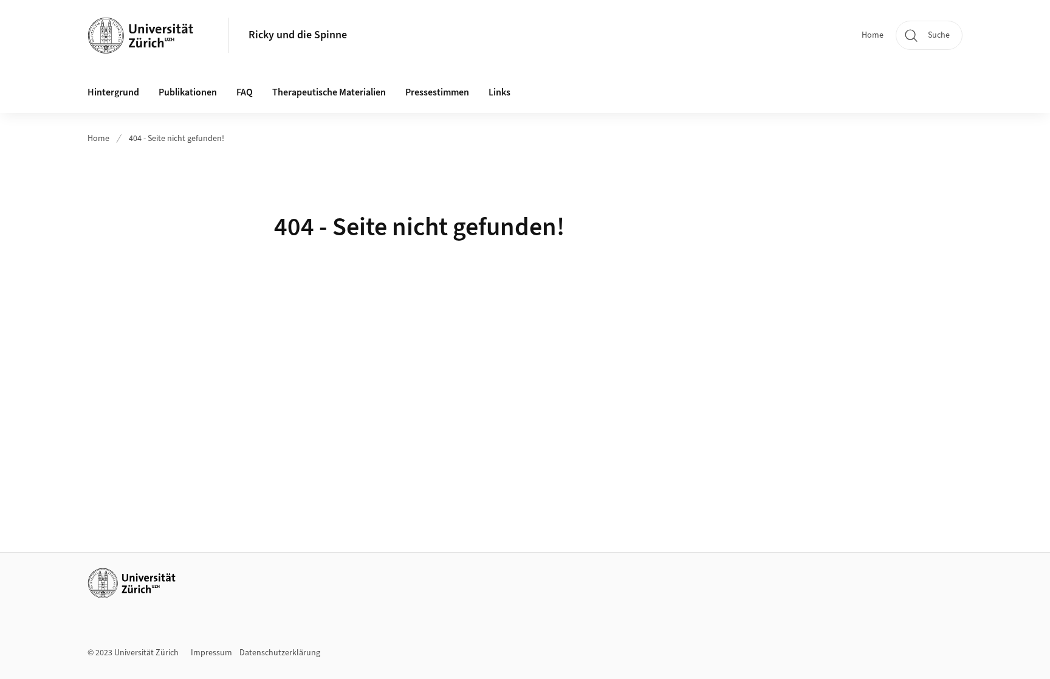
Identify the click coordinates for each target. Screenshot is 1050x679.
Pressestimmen (437, 92)
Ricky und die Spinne (298, 35)
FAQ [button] (244, 92)
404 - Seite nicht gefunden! (176, 139)
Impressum (211, 653)
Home (873, 35)
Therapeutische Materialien (329, 92)
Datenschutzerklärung (279, 653)
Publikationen (188, 92)
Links (499, 92)
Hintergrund (113, 92)
